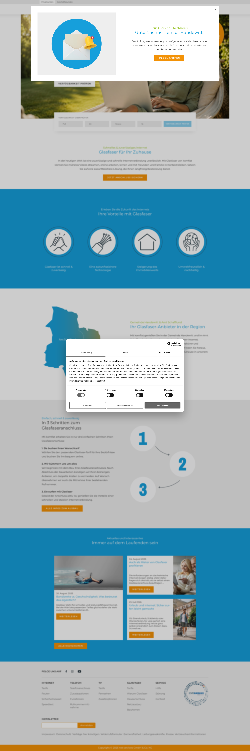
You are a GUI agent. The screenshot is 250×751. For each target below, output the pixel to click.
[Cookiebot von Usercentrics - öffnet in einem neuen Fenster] (169, 344)
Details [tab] (125, 352)
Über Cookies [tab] (164, 352)
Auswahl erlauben (125, 405)
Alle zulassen (162, 405)
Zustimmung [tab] (86, 352)
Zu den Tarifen (169, 58)
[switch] (110, 395)
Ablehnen (87, 405)
